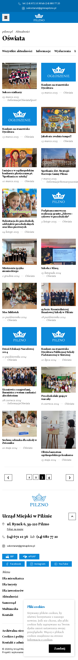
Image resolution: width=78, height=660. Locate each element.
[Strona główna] (39, 17)
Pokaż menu (5, 17)
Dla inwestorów (13, 590)
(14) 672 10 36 (33, 3)
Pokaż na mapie (15, 529)
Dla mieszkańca (13, 578)
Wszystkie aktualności (17, 51)
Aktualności (22, 31)
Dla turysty (9, 584)
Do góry (72, 516)
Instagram (39, 564)
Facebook (15, 564)
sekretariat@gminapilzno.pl (41, 8)
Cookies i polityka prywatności (23, 636)
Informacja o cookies (39, 639)
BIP (12, 556)
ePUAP (32, 556)
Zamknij (59, 648)
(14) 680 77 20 (52, 3)
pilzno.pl (7, 31)
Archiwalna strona (14, 630)
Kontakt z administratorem (20, 642)
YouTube (63, 564)
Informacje (43, 51)
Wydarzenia (62, 51)
